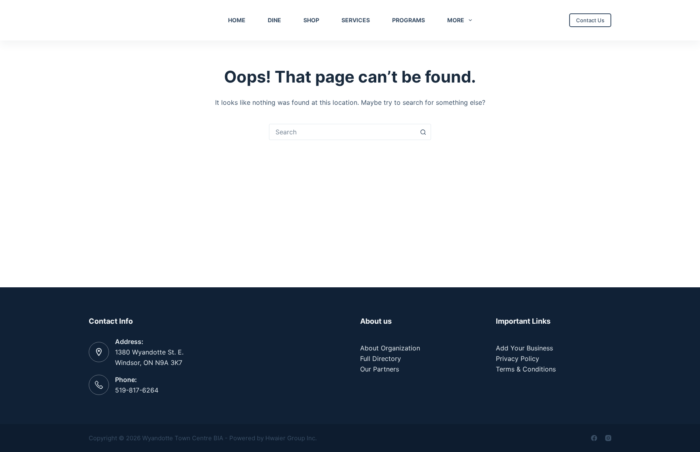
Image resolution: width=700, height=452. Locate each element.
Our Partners (379, 369)
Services (355, 20)
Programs (408, 20)
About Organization (390, 348)
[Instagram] (608, 438)
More (455, 20)
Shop (311, 20)
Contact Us (590, 20)
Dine (274, 20)
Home (236, 20)
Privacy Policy (517, 358)
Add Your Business (524, 348)
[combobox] (342, 132)
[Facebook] (594, 438)
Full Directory (380, 358)
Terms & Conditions (526, 369)
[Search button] (423, 132)
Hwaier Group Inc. (291, 438)
